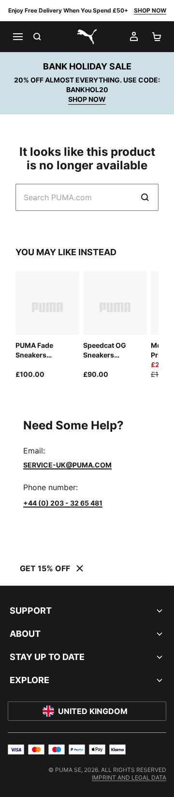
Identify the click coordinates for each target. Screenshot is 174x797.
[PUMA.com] (87, 36)
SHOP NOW (150, 10)
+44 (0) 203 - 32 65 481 (62, 503)
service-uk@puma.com (67, 465)
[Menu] (17, 36)
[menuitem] (129, 777)
